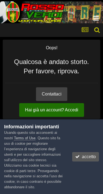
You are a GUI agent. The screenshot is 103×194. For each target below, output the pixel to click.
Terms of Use (24, 138)
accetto (88, 156)
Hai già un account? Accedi (51, 110)
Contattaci (52, 94)
